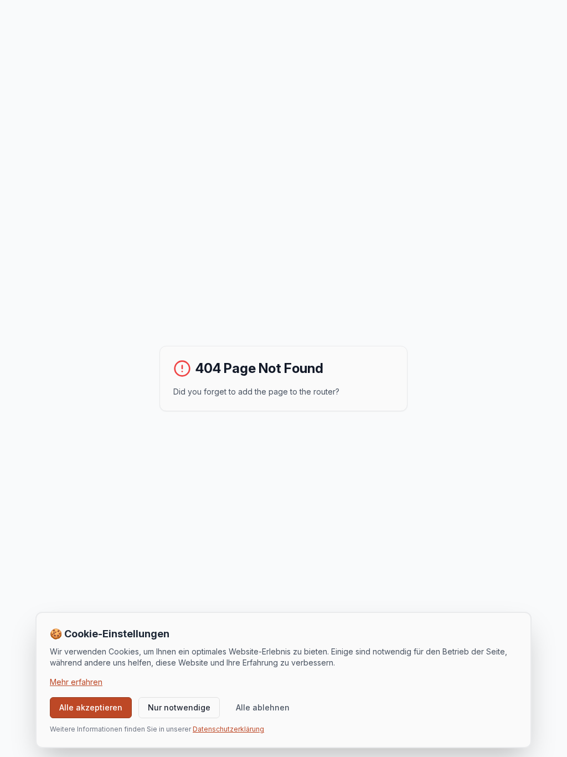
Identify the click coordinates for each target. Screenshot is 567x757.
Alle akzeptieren (90, 707)
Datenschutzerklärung (228, 729)
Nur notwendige (179, 707)
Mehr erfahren (76, 682)
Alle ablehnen (263, 707)
